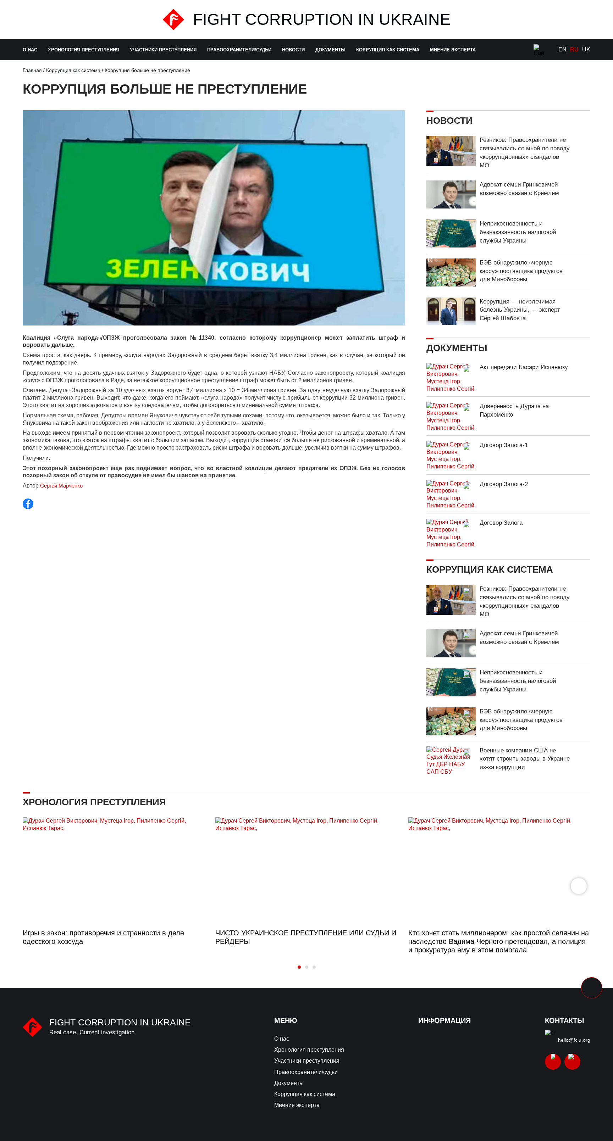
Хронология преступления (83, 49)
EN (562, 49)
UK (586, 49)
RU (574, 49)
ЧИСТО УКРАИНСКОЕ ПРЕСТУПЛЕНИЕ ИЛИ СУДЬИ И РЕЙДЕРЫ (305, 937)
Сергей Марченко (61, 486)
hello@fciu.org (574, 1040)
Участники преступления (163, 49)
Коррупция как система (387, 49)
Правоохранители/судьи (239, 49)
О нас (30, 49)
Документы (330, 49)
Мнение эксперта (453, 49)
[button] (579, 886)
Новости (293, 49)
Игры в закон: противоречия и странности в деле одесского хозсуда (103, 937)
